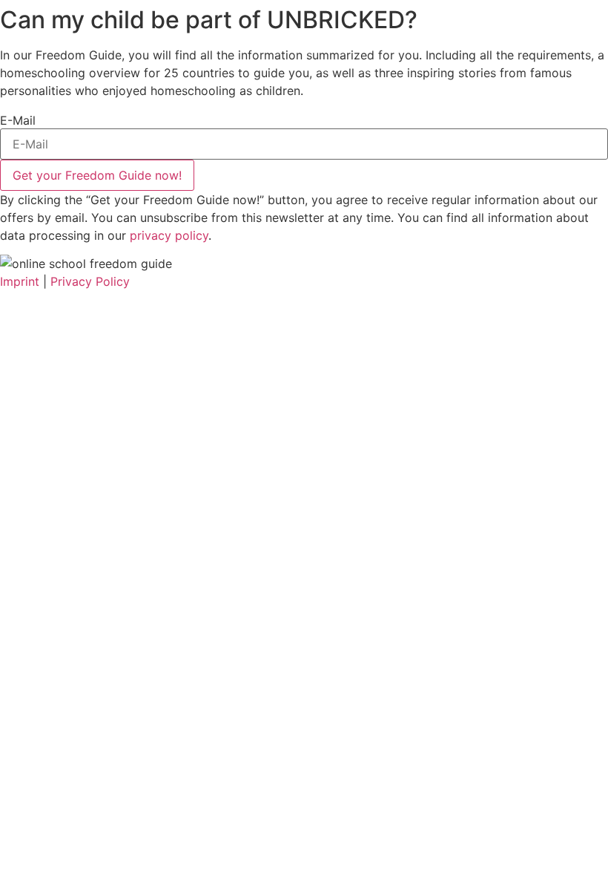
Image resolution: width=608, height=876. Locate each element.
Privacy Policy (90, 281)
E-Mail (18, 120)
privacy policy (169, 235)
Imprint (19, 281)
